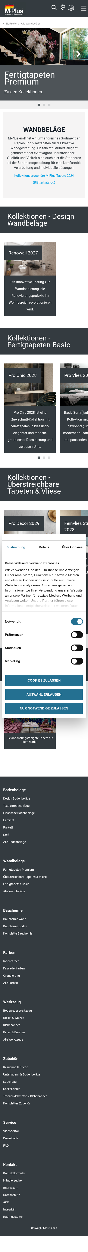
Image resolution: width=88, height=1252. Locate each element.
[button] (39, 105)
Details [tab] (44, 547)
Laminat (8, 820)
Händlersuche (12, 1180)
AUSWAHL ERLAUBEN (44, 694)
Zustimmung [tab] (15, 547)
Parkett (8, 827)
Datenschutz (11, 1195)
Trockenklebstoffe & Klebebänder (25, 1096)
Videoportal (11, 1131)
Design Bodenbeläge (16, 798)
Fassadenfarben (14, 968)
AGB (6, 1202)
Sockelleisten (11, 1089)
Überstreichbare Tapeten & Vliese (25, 877)
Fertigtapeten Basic (16, 884)
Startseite (11, 23)
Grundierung (11, 975)
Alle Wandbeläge (14, 891)
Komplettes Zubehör (16, 1103)
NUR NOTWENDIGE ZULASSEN (44, 708)
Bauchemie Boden (15, 926)
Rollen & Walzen (13, 1017)
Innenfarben (11, 961)
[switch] (78, 634)
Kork (6, 834)
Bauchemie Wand (14, 919)
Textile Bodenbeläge (16, 805)
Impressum (10, 1187)
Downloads (10, 1138)
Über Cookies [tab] (72, 547)
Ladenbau (10, 1081)
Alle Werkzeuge (13, 1039)
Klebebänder (11, 1025)
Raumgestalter (13, 1216)
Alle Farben (10, 983)
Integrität (9, 1209)
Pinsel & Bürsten (14, 1032)
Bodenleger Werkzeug (17, 1010)
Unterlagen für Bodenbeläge (21, 1074)
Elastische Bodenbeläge (19, 813)
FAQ (6, 1145)
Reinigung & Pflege (15, 1067)
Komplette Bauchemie (17, 933)
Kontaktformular (14, 1173)
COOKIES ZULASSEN (44, 680)
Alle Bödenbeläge (14, 842)
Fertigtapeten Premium (18, 869)
